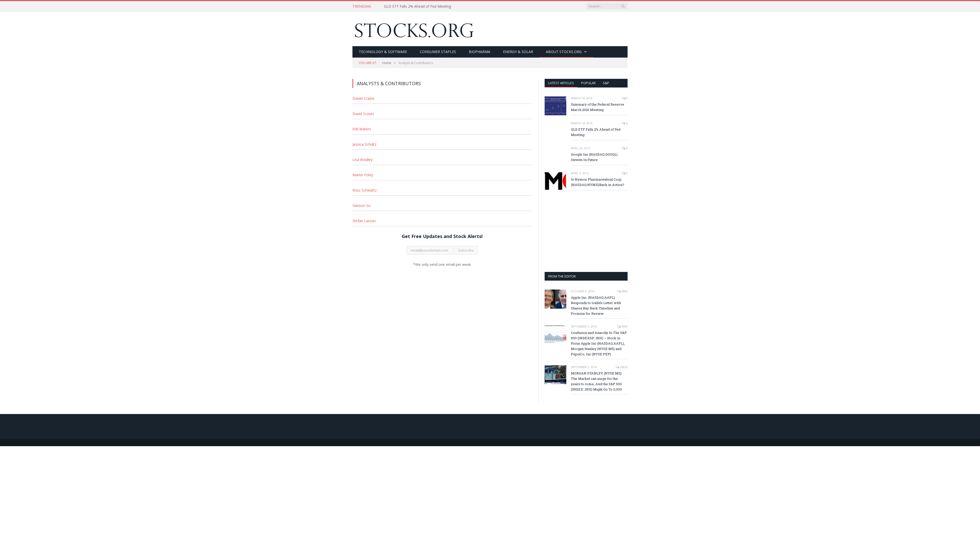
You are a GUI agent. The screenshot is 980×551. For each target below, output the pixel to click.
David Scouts (363, 113)
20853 (623, 367)
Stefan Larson (364, 220)
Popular (588, 83)
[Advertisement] (586, 231)
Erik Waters (361, 129)
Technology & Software (383, 51)
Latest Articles (561, 83)
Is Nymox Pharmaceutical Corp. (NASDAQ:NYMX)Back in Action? (597, 182)
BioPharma (479, 51)
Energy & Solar (518, 51)
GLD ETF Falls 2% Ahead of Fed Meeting (417, 6)
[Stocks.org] (413, 28)
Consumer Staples (438, 51)
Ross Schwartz (364, 190)
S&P (606, 83)
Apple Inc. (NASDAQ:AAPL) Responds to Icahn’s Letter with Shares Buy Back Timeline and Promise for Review (596, 305)
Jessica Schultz (364, 144)
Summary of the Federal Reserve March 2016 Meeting (597, 107)
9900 (624, 326)
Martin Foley (362, 174)
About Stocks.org (564, 51)
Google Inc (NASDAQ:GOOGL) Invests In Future (594, 157)
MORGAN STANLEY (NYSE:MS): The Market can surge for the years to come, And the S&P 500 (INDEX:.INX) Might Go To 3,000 (596, 381)
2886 (624, 291)
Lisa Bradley (362, 159)
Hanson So (361, 205)
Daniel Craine (363, 98)
